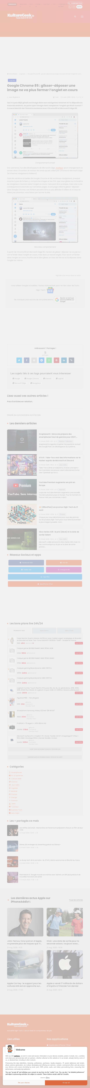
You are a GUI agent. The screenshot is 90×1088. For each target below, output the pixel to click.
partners (17, 1056)
